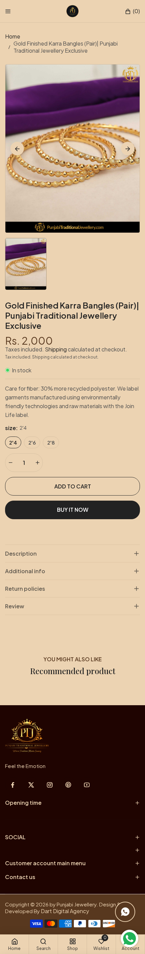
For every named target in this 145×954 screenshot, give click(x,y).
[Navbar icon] (8, 11)
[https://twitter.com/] (31, 784)
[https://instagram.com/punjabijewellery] (49, 784)
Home (12, 36)
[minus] (10, 463)
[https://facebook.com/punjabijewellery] (12, 784)
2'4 (13, 442)
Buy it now (72, 509)
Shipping (56, 349)
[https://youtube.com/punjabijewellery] (86, 784)
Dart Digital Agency (65, 911)
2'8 (51, 442)
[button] (132, 11)
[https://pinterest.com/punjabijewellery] (68, 784)
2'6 (32, 442)
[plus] (37, 463)
